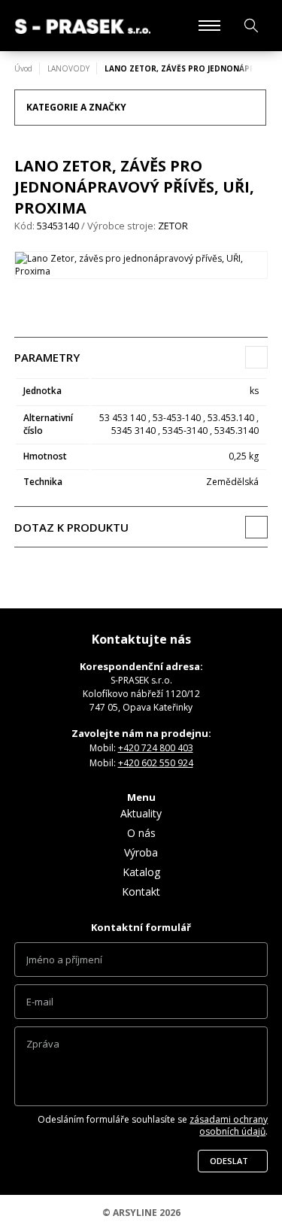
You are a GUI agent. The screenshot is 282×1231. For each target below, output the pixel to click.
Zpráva (141, 1070)
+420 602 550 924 (155, 762)
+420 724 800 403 (155, 747)
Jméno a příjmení (141, 963)
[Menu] (209, 26)
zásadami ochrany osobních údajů (229, 1125)
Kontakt (141, 891)
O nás (141, 833)
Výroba (141, 852)
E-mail (141, 1005)
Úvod (23, 68)
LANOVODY (68, 68)
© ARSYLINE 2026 (141, 1212)
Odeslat (229, 1160)
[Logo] (82, 26)
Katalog (141, 872)
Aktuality (141, 813)
